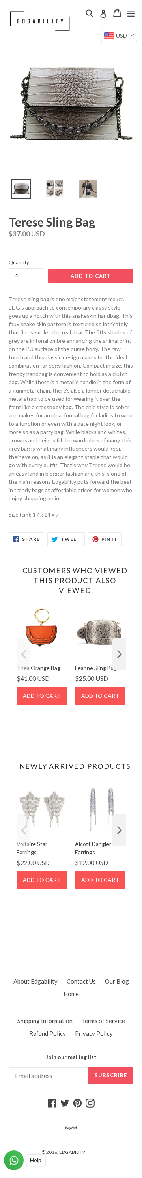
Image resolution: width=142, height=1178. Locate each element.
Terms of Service (103, 1020)
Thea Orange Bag (38, 668)
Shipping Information (45, 1020)
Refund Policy (47, 1033)
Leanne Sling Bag (96, 668)
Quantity (19, 262)
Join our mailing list (71, 1057)
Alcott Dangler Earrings (93, 847)
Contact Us (81, 981)
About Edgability (35, 981)
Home (71, 993)
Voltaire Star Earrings (32, 847)
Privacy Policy (94, 1033)
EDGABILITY (72, 1152)
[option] (17, 191)
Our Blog (117, 981)
